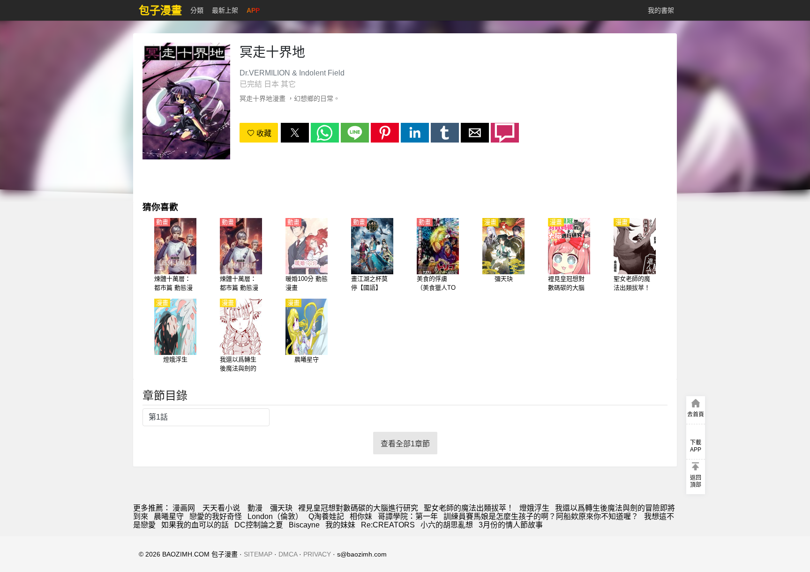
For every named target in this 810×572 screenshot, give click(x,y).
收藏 (263, 133)
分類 (196, 10)
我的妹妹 (340, 525)
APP (253, 10)
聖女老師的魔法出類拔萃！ (469, 508)
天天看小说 (221, 508)
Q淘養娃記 (326, 516)
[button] (295, 133)
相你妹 (361, 516)
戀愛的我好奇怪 (215, 516)
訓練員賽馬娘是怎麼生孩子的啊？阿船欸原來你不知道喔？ (540, 516)
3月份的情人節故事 (511, 525)
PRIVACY (317, 554)
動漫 (255, 508)
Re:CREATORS (388, 525)
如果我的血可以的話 (195, 525)
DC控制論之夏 (258, 525)
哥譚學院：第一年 (408, 516)
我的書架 (661, 10)
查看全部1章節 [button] (405, 444)
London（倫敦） (275, 516)
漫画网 (183, 508)
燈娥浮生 (534, 508)
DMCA (287, 554)
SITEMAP (258, 554)
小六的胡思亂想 (446, 525)
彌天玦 (281, 508)
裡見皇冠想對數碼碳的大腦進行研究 (358, 508)
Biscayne (304, 525)
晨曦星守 (169, 516)
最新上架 (225, 10)
